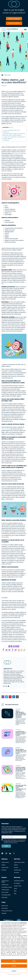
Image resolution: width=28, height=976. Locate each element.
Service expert (5, 892)
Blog (15, 893)
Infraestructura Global (7, 910)
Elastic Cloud (5, 905)
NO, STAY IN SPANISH (14, 23)
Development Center (19, 880)
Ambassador (4, 897)
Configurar (14, 970)
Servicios (16, 867)
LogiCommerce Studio (19, 862)
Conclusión (5, 140)
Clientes (3, 865)
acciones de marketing (19, 153)
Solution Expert (5, 889)
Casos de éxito (5, 867)
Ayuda (15, 888)
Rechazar (14, 966)
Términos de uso (13, 842)
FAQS (15, 891)
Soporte (16, 865)
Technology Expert (6, 894)
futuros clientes (6, 429)
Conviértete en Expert (7, 887)
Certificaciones (17, 870)
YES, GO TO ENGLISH (14, 18)
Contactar (4, 870)
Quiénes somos (5, 862)
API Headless (17, 883)
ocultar (10, 127)
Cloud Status (5, 908)
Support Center (17, 886)
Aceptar (14, 961)
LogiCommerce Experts (5, 881)
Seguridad (4, 913)
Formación (16, 872)
